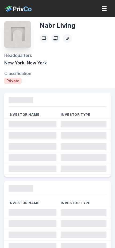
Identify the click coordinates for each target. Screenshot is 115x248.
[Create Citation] (55, 38)
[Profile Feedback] (44, 38)
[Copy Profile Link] (67, 38)
